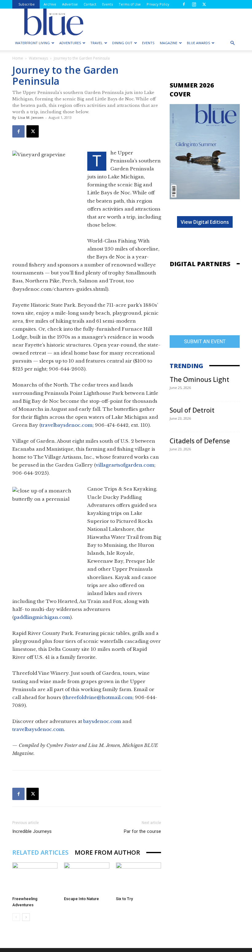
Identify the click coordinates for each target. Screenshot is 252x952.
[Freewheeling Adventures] (34, 877)
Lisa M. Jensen (31, 117)
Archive (50, 4)
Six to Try (124, 898)
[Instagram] (194, 4)
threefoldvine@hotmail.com (98, 697)
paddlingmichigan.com (42, 617)
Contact (90, 4)
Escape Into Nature (81, 898)
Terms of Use (130, 4)
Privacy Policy (158, 4)
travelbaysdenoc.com (67, 425)
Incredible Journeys (32, 831)
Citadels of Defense (200, 441)
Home (17, 58)
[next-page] (26, 917)
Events (107, 4)
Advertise (70, 4)
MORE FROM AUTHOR (107, 852)
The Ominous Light (199, 379)
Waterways (38, 58)
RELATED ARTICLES (40, 852)
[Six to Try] (138, 877)
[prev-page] (16, 917)
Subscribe (26, 4)
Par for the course (142, 831)
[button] (232, 43)
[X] (204, 4)
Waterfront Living (32, 43)
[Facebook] (183, 4)
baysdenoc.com (102, 721)
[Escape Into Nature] (86, 877)
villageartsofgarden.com (125, 465)
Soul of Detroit (192, 410)
